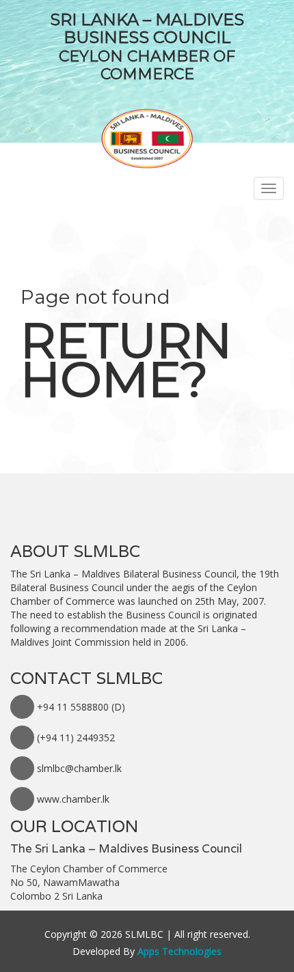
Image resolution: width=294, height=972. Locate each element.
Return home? (126, 359)
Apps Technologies (179, 951)
